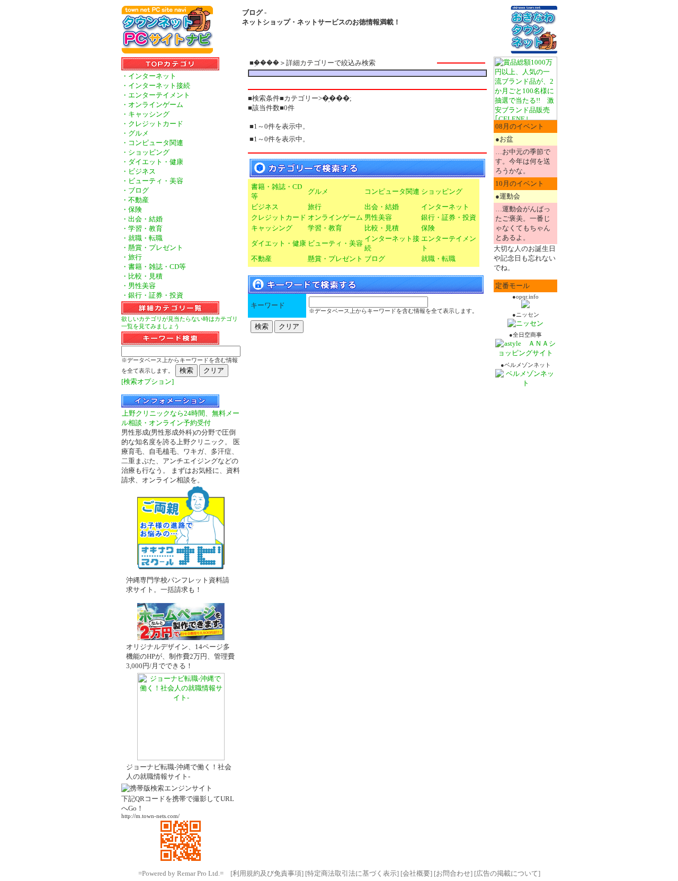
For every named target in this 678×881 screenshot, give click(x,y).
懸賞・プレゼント (335, 259)
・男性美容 (138, 286)
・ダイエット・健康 (152, 162)
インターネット (445, 207)
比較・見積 (381, 228)
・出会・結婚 (142, 219)
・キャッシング (145, 114)
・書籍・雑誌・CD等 (153, 267)
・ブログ (135, 190)
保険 (428, 228)
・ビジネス (138, 171)
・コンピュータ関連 (152, 143)
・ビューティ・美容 (152, 181)
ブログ (374, 259)
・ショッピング (145, 152)
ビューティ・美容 (335, 243)
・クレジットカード (152, 124)
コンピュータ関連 (392, 191)
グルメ (318, 191)
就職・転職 (438, 259)
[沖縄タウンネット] (533, 51)
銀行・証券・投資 (448, 217)
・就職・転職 (142, 238)
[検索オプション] (147, 381)
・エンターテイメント (155, 95)
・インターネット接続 (155, 85)
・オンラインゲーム (152, 105)
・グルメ (135, 133)
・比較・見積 (142, 276)
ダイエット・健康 (278, 243)
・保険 (131, 209)
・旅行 (131, 257)
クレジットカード (278, 217)
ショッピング (441, 191)
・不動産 (135, 200)
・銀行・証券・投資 (152, 295)
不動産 (261, 259)
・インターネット (148, 76)
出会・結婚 (381, 207)
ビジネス (265, 207)
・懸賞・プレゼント (152, 247)
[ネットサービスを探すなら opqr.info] (525, 306)
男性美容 (378, 217)
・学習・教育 (142, 228)
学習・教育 (325, 228)
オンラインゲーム (335, 217)
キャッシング (271, 228)
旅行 (315, 207)
